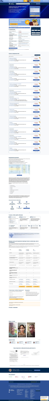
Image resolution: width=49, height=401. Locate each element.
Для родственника (22, 201)
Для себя (21, 199)
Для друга (21, 202)
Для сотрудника (21, 200)
